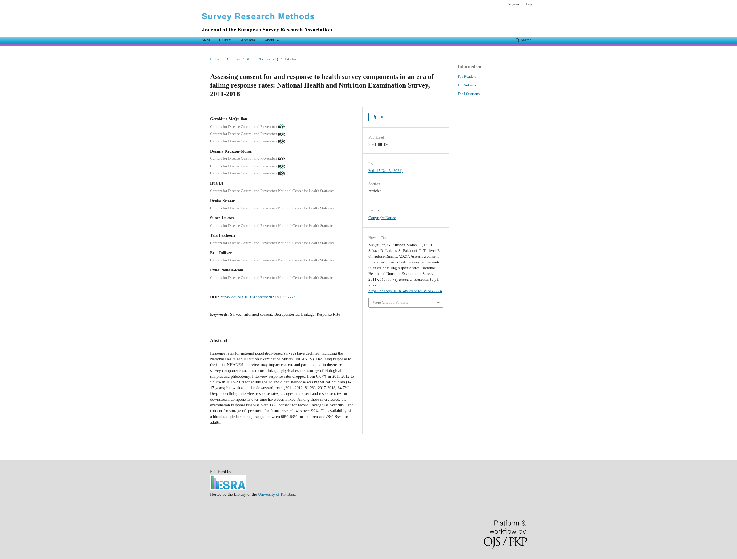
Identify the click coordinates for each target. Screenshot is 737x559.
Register (512, 4)
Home (214, 59)
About (270, 40)
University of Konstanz (277, 494)
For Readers (467, 76)
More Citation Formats (390, 302)
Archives (248, 40)
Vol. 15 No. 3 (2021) (262, 59)
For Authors (467, 85)
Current (225, 40)
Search (525, 40)
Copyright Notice (382, 218)
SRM (206, 40)
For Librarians (469, 94)
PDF (380, 117)
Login (530, 4)
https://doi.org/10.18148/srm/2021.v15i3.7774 (258, 297)
